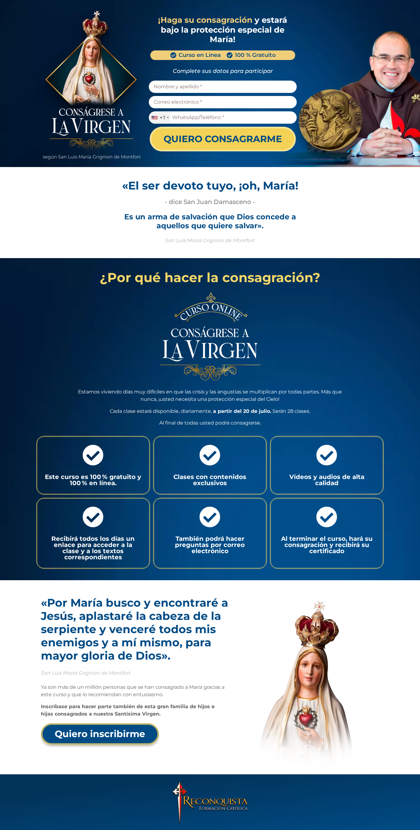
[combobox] (160, 117)
